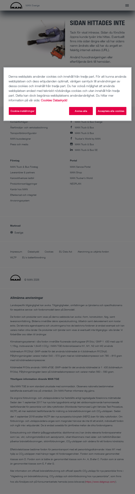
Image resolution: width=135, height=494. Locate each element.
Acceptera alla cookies (111, 110)
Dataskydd (60, 100)
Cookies (46, 100)
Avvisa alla (81, 110)
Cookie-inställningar (22, 110)
